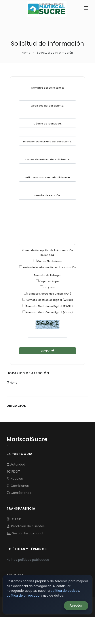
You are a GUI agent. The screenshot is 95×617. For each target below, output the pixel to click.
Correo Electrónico (49, 261)
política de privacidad (23, 596)
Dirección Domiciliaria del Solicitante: (47, 141)
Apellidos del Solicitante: (47, 105)
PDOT (15, 471)
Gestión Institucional (27, 533)
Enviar (46, 351)
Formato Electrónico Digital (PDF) (49, 293)
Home (26, 52)
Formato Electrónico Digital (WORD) (49, 300)
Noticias (16, 478)
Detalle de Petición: (47, 195)
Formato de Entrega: (47, 275)
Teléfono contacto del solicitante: (47, 177)
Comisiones (19, 485)
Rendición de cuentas (27, 526)
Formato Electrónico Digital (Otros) (49, 312)
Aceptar (76, 605)
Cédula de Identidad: (48, 123)
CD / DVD (49, 287)
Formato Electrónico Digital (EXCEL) (49, 306)
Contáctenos (20, 493)
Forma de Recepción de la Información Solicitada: (47, 252)
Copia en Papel (49, 281)
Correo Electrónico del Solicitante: (47, 159)
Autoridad (17, 464)
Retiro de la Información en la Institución (49, 267)
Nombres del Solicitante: (47, 87)
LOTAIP (15, 519)
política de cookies (65, 591)
